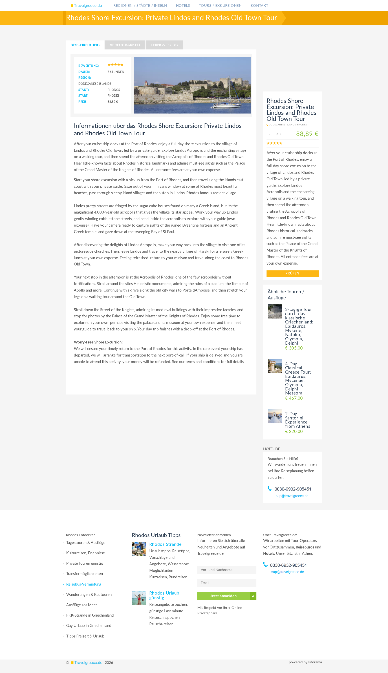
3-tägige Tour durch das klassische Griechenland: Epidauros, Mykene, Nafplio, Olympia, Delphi (299, 326)
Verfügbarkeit (125, 45)
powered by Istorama (305, 662)
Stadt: (83, 89)
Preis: (82, 101)
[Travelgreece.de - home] (87, 662)
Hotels (183, 5)
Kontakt (259, 5)
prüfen (292, 273)
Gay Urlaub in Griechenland (88, 626)
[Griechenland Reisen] (87, 5)
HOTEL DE (271, 449)
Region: (84, 77)
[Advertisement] (291, 62)
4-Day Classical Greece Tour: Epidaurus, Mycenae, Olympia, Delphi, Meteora (298, 379)
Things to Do (165, 45)
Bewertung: (88, 65)
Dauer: (84, 72)
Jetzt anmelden (223, 596)
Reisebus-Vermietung (83, 584)
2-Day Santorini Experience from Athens (297, 420)
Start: (83, 95)
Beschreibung (85, 45)
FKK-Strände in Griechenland (90, 615)
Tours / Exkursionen (220, 5)
